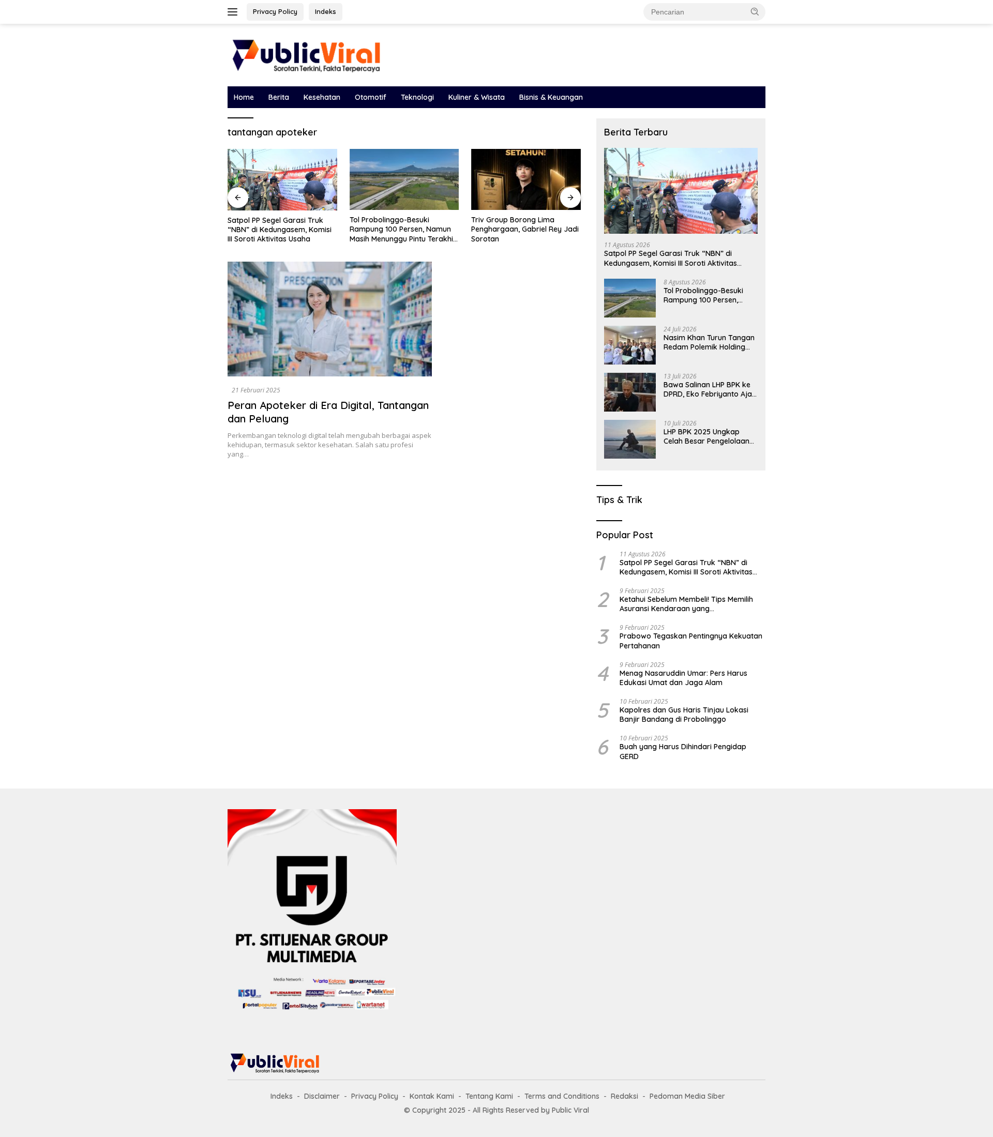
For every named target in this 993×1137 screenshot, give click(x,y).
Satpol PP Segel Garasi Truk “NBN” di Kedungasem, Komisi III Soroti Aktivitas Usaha (280, 230)
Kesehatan (322, 97)
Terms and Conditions (561, 1096)
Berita (278, 97)
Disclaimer (322, 1096)
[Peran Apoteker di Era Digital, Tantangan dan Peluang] (330, 319)
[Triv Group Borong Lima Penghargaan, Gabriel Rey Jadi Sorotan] (526, 179)
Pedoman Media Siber (687, 1096)
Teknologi (417, 97)
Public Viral (570, 1110)
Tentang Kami (489, 1096)
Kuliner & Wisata (476, 97)
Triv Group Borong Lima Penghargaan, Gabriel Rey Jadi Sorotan (525, 229)
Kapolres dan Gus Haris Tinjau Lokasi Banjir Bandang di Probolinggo (684, 714)
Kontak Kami (432, 1096)
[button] (755, 11)
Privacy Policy (275, 11)
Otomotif (370, 97)
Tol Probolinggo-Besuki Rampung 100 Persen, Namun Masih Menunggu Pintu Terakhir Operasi (403, 229)
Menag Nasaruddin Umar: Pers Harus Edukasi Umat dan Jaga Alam (683, 678)
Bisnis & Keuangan (551, 97)
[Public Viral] (305, 54)
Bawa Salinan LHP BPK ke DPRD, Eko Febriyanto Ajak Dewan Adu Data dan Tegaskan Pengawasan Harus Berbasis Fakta (710, 389)
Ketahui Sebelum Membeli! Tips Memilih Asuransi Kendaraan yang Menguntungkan (686, 604)
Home (244, 97)
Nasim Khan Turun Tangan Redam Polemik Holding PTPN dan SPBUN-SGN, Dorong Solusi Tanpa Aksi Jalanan (709, 342)
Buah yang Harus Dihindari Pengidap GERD (683, 751)
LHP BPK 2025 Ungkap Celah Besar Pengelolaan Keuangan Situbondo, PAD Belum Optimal (708, 436)
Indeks (325, 11)
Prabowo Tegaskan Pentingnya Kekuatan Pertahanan (691, 640)
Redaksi (624, 1096)
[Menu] (235, 12)
